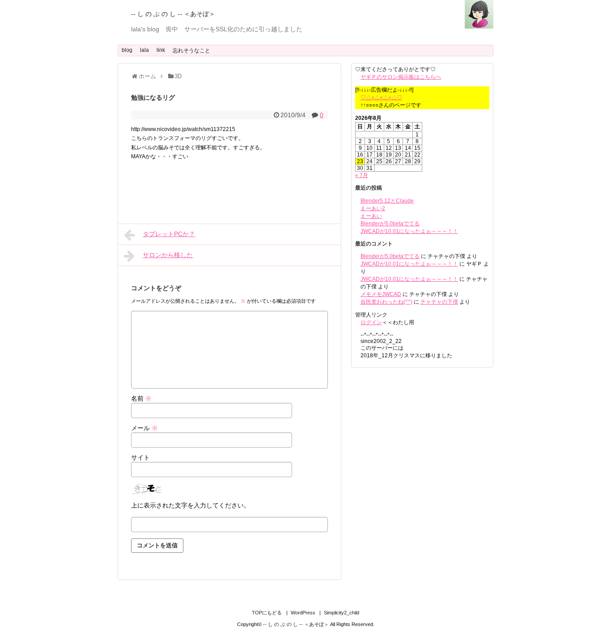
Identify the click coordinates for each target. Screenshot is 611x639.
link (161, 50)
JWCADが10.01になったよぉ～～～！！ (409, 231)
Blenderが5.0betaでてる (390, 223)
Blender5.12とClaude (387, 201)
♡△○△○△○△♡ (381, 97)
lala (144, 50)
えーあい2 (373, 208)
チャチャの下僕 (439, 302)
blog (127, 50)
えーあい (371, 216)
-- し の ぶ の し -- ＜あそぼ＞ (173, 13)
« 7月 (361, 175)
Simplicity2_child (341, 612)
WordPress (303, 612)
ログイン (371, 322)
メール (144, 428)
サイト (140, 457)
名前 (141, 398)
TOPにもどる (267, 612)
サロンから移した (168, 254)
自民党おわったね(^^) (386, 302)
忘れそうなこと (191, 50)
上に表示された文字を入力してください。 (190, 505)
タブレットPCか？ (169, 233)
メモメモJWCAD (381, 294)
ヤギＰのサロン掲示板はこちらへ (401, 77)
